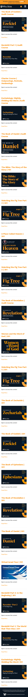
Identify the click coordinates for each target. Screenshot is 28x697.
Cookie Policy (17, 691)
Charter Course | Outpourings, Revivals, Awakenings (11, 80)
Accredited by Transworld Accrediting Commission (15, 694)
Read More (4, 37)
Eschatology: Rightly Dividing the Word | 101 (12, 660)
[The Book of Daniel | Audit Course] (14, 146)
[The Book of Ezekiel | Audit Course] (14, 24)
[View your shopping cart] (19, 6)
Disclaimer (22, 691)
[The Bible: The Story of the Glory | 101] (14, 179)
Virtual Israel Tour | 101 (12, 562)
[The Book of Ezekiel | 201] (14, 443)
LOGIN (22, 1)
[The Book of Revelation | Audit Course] (14, 313)
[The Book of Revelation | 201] (14, 510)
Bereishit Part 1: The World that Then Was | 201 (13, 627)
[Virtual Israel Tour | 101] (14, 572)
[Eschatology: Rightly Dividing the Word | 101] (14, 672)
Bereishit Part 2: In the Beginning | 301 (11, 594)
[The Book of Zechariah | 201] (14, 413)
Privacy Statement (11, 691)
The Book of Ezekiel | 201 (13, 434)
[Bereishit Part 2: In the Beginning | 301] (14, 605)
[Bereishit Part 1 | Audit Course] (14, 57)
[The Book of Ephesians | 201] (14, 477)
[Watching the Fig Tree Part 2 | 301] (14, 279)
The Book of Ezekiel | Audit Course (11, 13)
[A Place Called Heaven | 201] (14, 246)
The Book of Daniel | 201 (12, 531)
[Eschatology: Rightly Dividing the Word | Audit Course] (14, 113)
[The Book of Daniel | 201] (14, 541)
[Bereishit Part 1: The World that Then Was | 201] (14, 638)
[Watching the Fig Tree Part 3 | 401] (14, 213)
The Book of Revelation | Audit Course (13, 301)
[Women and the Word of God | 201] (14, 346)
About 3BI (17, 690)
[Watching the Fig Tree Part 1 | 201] (14, 379)
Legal (20, 690)
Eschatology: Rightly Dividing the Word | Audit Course (13, 100)
